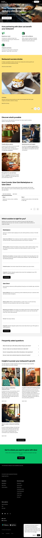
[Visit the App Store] (12, 525)
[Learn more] (11, 377)
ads (25, 147)
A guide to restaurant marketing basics (31, 387)
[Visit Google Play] (5, 525)
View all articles (21, 440)
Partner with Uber (6, 18)
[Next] (37, 209)
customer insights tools (32, 146)
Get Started (6, 277)
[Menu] (40, 2)
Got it (39, 535)
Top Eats (8, 174)
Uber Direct (15, 148)
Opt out (34, 535)
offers (33, 147)
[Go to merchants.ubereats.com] (4, 2)
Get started (36, 1)
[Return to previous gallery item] (35, 108)
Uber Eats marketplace (8, 150)
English (4, 518)
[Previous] (34, 209)
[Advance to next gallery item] (38, 108)
